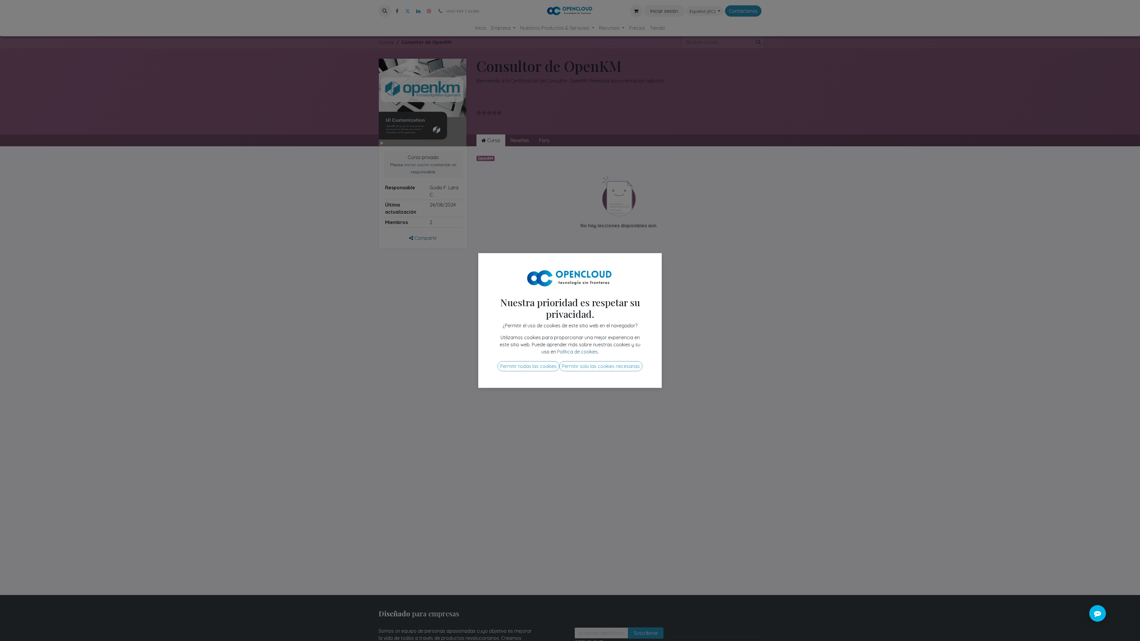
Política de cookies (577, 352)
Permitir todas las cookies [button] (528, 366)
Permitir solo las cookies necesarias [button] (601, 366)
